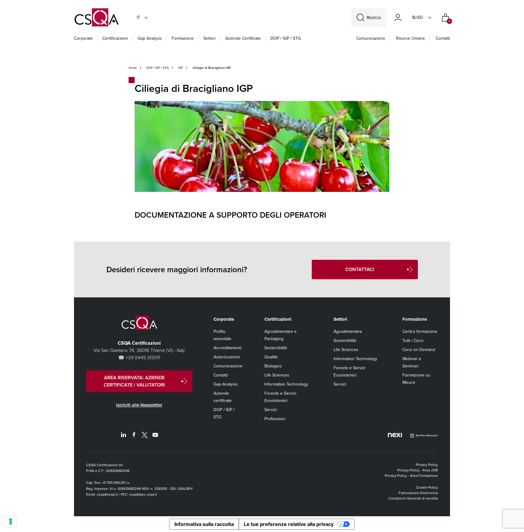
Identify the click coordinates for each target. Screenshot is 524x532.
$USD (417, 17)
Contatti (443, 38)
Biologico (273, 366)
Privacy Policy (427, 464)
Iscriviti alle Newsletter (139, 405)
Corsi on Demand (418, 349)
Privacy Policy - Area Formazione (411, 475)
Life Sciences (276, 375)
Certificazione (115, 38)
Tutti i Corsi (412, 340)
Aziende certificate (243, 38)
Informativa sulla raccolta (204, 524)
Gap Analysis (150, 38)
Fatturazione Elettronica (418, 493)
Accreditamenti (227, 348)
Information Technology (286, 384)
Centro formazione (419, 331)
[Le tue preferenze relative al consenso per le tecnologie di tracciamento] (10, 521)
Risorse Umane (410, 38)
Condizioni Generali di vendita (413, 498)
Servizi (270, 410)
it (138, 17)
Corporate (83, 38)
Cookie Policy (427, 487)
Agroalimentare (348, 331)
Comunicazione (370, 38)
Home (133, 67)
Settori (209, 38)
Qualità (270, 357)
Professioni (274, 419)
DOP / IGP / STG (285, 38)
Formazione (183, 38)
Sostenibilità (275, 348)
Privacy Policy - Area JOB (417, 470)
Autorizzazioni (226, 357)
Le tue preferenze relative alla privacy (289, 524)
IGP (180, 67)
